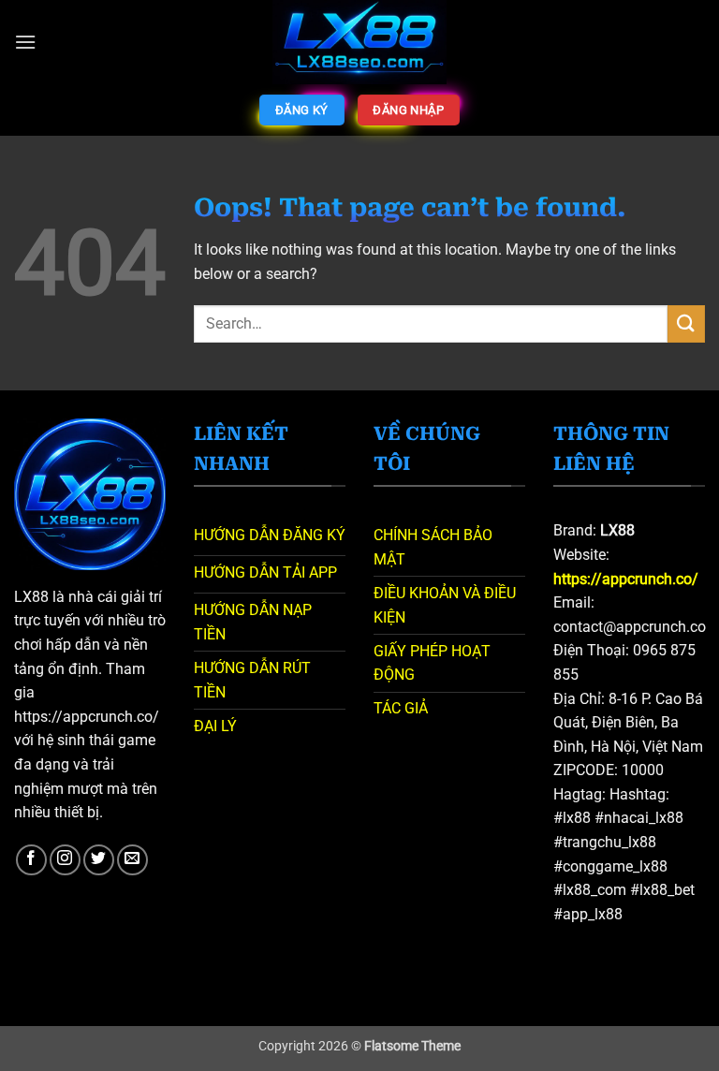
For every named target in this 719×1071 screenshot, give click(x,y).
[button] (25, 42)
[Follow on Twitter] (98, 859)
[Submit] (686, 323)
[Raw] (360, 42)
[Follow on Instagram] (65, 859)
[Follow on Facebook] (31, 859)
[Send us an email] (132, 859)
